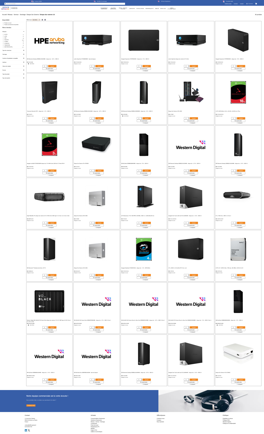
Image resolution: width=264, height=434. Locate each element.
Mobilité (157, 8)
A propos (236, 3)
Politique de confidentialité (229, 423)
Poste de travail (140, 8)
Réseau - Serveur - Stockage (17, 14)
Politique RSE (226, 420)
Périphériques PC (149, 8)
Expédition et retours (228, 418)
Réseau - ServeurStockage (123, 8)
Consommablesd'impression (104, 8)
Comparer (51, 70)
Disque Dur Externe (33, 14)
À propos (159, 420)
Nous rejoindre (160, 421)
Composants (132, 8)
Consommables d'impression (98, 418)
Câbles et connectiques (172, 8)
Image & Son (163, 8)
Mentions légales (227, 421)
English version (228, 3)
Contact (242, 3)
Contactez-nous (160, 418)
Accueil (4, 14)
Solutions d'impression (96, 420)
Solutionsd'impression (113, 8)
